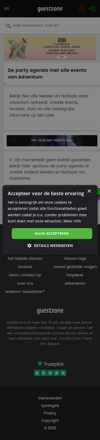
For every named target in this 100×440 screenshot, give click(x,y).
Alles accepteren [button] (52, 233)
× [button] (89, 191)
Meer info (72, 220)
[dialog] (49, 220)
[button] (50, 245)
